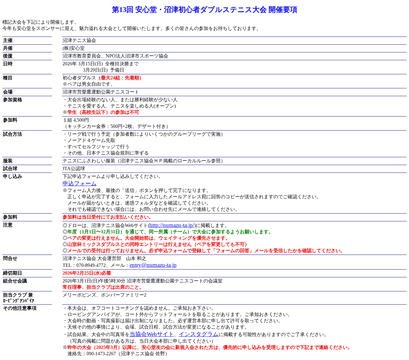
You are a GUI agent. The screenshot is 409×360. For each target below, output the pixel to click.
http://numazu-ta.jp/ (171, 225)
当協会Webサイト (152, 334)
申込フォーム (80, 183)
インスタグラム (199, 334)
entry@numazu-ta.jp (153, 265)
